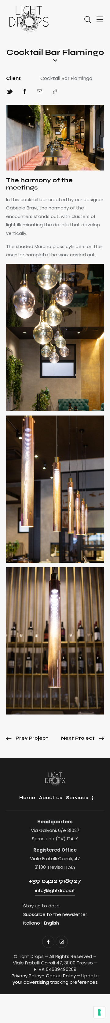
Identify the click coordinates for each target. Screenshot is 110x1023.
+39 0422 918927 (55, 880)
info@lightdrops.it (55, 890)
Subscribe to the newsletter (55, 914)
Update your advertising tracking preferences (56, 978)
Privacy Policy (27, 975)
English (51, 923)
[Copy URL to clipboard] (55, 91)
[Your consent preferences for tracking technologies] (99, 1012)
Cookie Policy (61, 975)
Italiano (31, 923)
